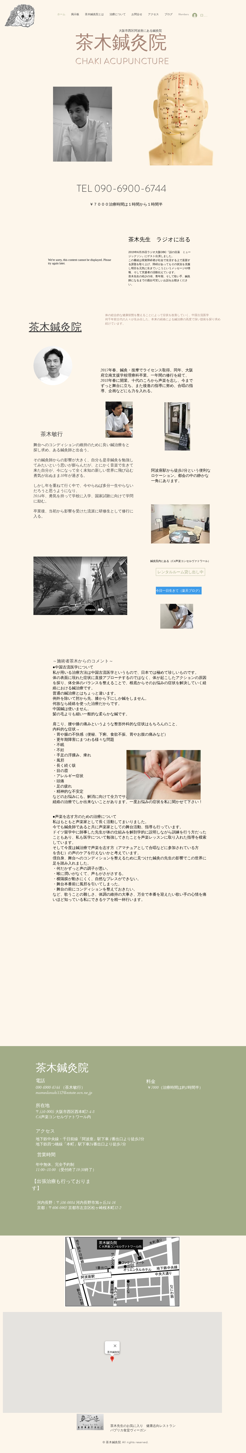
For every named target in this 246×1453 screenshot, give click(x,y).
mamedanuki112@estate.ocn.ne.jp (64, 1092)
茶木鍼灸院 (55, 327)
